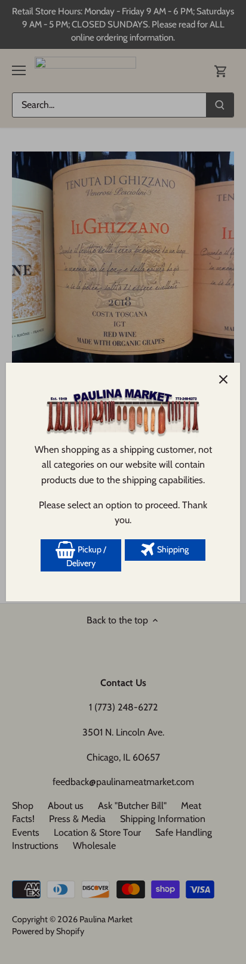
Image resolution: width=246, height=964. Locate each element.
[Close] (223, 379)
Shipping (172, 549)
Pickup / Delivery (86, 556)
